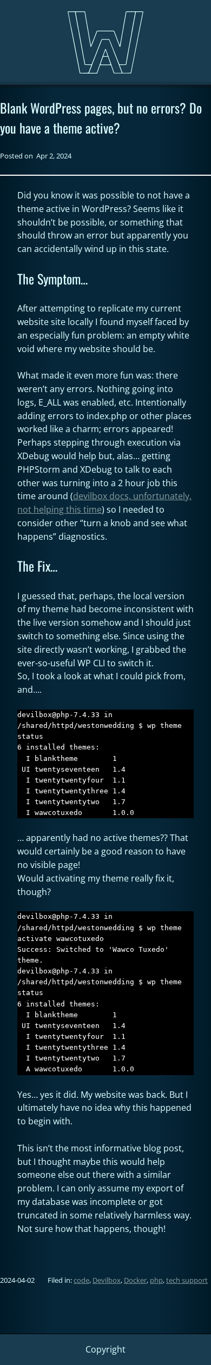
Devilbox (107, 1280)
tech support (187, 1280)
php (156, 1280)
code (81, 1280)
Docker (135, 1280)
